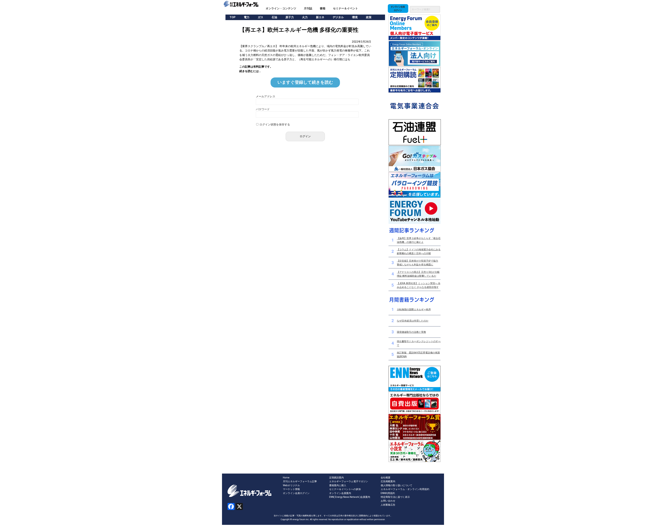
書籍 (322, 8)
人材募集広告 (388, 504)
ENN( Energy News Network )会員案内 (349, 497)
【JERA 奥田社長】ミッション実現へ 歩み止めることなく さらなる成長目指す (418, 285)
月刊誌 (308, 8)
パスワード (263, 109)
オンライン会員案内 (340, 493)
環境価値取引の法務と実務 (411, 332)
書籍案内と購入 (337, 485)
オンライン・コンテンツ (281, 8)
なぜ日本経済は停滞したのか (412, 320)
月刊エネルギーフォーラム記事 (300, 481)
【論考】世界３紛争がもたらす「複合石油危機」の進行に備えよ (419, 240)
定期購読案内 (336, 477)
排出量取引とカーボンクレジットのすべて (419, 343)
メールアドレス (265, 96)
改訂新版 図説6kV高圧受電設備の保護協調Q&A (418, 354)
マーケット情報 (291, 489)
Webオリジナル (291, 485)
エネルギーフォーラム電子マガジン (348, 481)
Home (286, 477)
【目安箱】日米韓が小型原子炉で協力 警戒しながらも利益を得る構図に (417, 262)
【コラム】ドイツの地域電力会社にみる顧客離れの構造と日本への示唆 (419, 251)
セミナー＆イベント (345, 8)
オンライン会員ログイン (296, 493)
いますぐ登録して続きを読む (305, 82)
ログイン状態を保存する (274, 124)
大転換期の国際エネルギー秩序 (414, 309)
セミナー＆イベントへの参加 (345, 489)
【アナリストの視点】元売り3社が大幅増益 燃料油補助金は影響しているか (418, 274)
